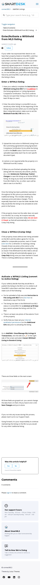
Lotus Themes (14, 571)
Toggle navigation (8, 24)
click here (5, 244)
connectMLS (6, 9)
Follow (9, 48)
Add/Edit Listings (19, 9)
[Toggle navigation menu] (37, 4)
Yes (8, 466)
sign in (9, 493)
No (16, 466)
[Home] (13, 4)
